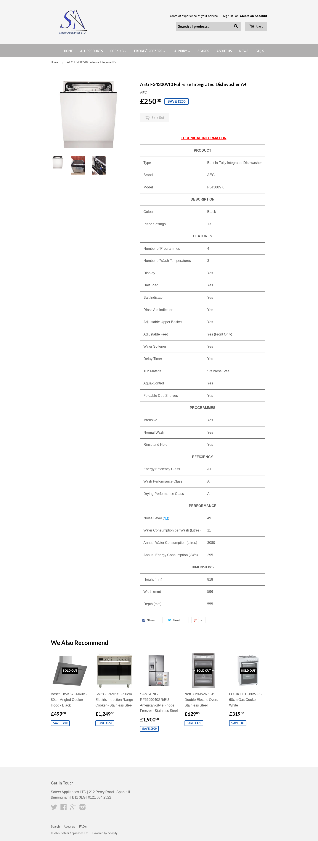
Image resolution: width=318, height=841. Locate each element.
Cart (259, 26)
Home (54, 62)
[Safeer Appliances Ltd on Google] (73, 808)
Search (55, 826)
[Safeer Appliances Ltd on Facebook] (63, 808)
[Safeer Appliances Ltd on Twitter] (54, 808)
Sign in (228, 16)
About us (69, 826)
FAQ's (83, 826)
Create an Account (253, 16)
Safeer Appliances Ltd (74, 833)
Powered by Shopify (104, 833)
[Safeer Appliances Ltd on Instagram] (82, 808)
